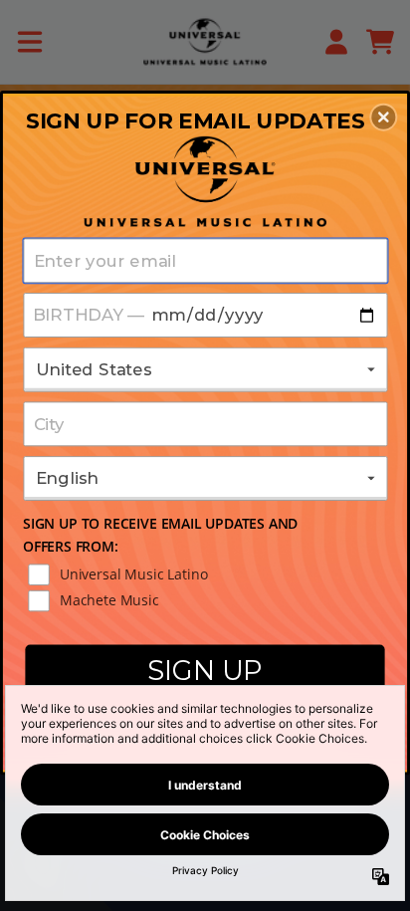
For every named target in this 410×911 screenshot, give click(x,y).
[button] (383, 116)
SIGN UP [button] (204, 669)
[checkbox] (207, 574)
